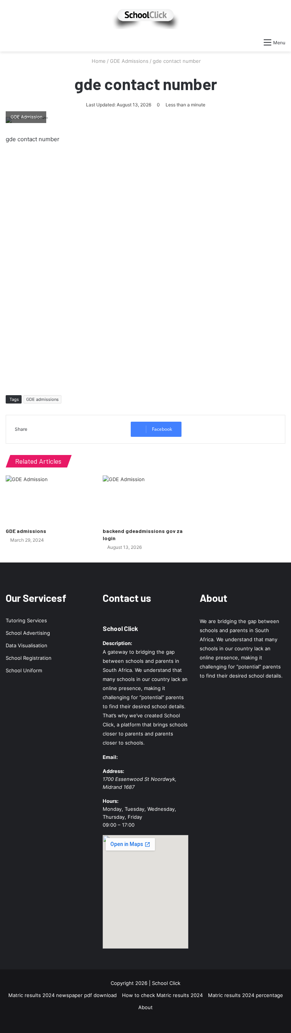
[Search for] (9, 42)
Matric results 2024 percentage (245, 995)
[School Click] (145, 17)
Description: (117, 643)
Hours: (111, 801)
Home (98, 61)
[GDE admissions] (48, 499)
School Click (120, 628)
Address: (113, 771)
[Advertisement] (145, 267)
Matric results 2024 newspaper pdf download (62, 995)
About (145, 1007)
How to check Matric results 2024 (162, 995)
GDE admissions (42, 399)
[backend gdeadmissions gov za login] (145, 499)
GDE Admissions (129, 61)
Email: (110, 757)
